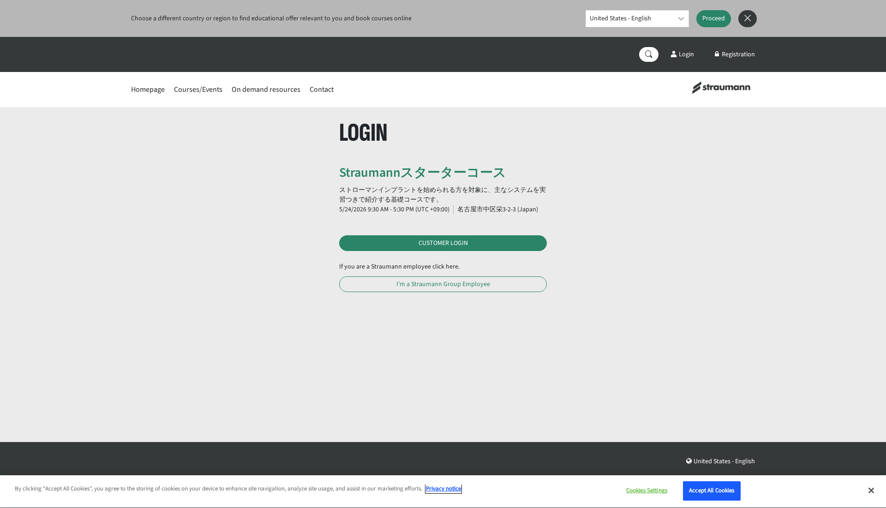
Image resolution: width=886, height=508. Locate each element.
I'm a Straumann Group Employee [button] (443, 284)
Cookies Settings (646, 490)
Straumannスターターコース (422, 172)
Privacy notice (443, 488)
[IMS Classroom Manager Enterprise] (721, 87)
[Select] (680, 18)
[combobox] (637, 18)
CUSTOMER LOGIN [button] (443, 243)
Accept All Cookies (711, 490)
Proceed (713, 18)
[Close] (871, 490)
